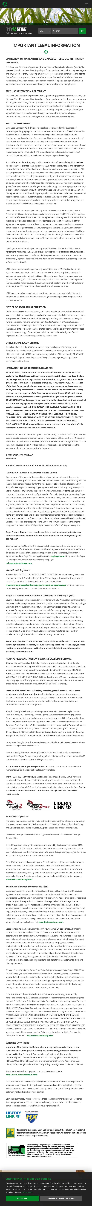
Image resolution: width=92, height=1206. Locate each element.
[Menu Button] (86, 4)
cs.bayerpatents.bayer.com (19, 563)
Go (82, 31)
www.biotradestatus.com (51, 922)
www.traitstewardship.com (19, 879)
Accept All (22, 1198)
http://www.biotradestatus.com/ (22, 1074)
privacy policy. (27, 1192)
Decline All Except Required (61, 1198)
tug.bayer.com (57, 556)
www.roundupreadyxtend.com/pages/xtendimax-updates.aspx (36, 585)
